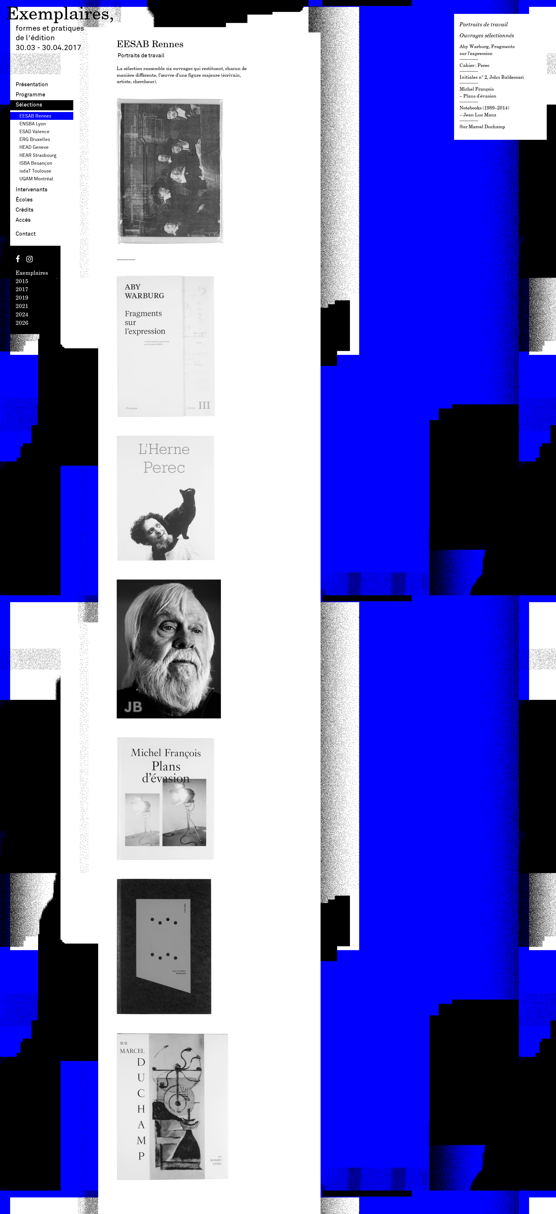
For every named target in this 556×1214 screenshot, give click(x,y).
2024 (22, 315)
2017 (22, 289)
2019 (22, 298)
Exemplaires (57, 14)
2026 (22, 323)
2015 (22, 281)
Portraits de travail (484, 24)
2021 (22, 306)
